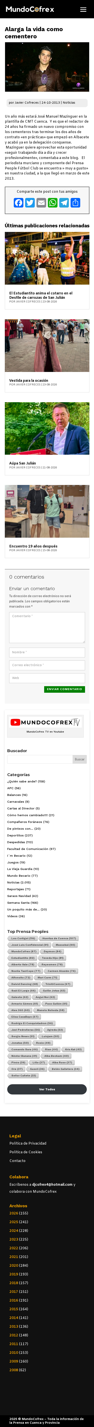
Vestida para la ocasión (28, 380)
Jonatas (20, 1042)
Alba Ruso (62, 1062)
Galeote (19, 997)
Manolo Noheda (50, 1010)
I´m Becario (16, 855)
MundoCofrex (24, 951)
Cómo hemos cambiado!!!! (27, 815)
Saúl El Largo (23, 990)
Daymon (52, 951)
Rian (51, 1049)
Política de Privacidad (27, 1143)
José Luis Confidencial (30, 944)
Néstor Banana (24, 1055)
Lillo (39, 1062)
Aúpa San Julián (22, 463)
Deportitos (15, 835)
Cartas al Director (21, 808)
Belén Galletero (66, 1069)
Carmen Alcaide (62, 971)
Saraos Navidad (19, 896)
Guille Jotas (54, 990)
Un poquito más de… (23, 909)
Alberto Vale (22, 964)
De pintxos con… (20, 828)
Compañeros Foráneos (24, 822)
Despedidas (16, 842)
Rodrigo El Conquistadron (32, 1023)
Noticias (69, 103)
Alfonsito (20, 977)
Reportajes (15, 889)
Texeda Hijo (53, 957)
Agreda (55, 1029)
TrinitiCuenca (57, 984)
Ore (17, 1069)
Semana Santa (18, 902)
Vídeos (12, 916)
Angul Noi (45, 997)
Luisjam (50, 1036)
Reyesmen (52, 964)
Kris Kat (73, 1049)
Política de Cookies (25, 1152)
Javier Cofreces (27, 103)
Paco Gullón (56, 1003)
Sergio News (23, 1036)
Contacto (17, 1161)
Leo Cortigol (23, 938)
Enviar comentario (64, 689)
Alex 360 (20, 1010)
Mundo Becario (18, 875)
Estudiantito (23, 957)
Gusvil (37, 1069)
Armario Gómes (24, 1003)
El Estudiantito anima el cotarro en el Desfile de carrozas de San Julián (40, 295)
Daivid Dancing (24, 984)
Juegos (13, 862)
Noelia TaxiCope (25, 971)
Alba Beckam (56, 1055)
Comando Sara (24, 1049)
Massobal (65, 944)
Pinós (18, 1062)
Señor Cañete (23, 1075)
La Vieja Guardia (19, 869)
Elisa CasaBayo (24, 1016)
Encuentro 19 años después (33, 546)
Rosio (43, 1042)
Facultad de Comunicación (27, 849)
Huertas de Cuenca (59, 938)
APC (10, 788)
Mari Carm (47, 977)
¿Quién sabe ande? (22, 781)
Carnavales (15, 801)
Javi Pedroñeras (25, 1029)
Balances (14, 795)
